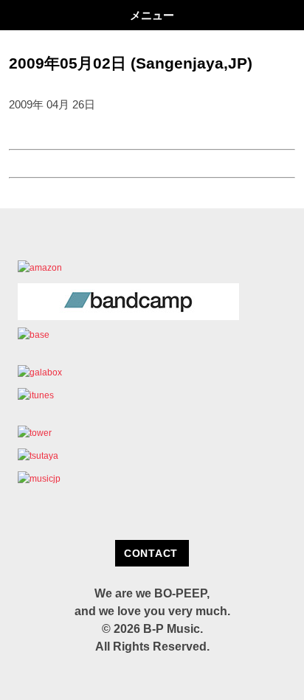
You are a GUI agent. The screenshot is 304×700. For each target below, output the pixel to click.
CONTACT (151, 553)
